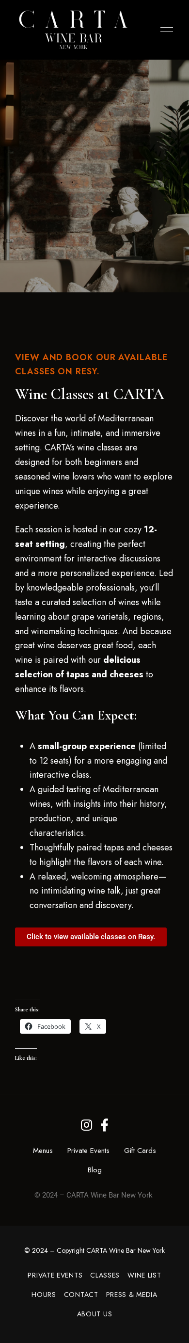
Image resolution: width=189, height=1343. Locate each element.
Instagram (86, 1125)
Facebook (105, 1125)
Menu (164, 29)
